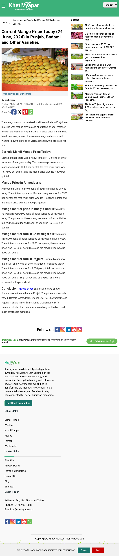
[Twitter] (19, 112)
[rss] (79, 330)
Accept (84, 550)
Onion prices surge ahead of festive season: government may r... (99, 37)
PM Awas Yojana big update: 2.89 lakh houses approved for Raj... (100, 107)
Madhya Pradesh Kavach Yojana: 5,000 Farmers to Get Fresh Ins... (99, 97)
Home (4, 22)
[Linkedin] (68, 330)
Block (98, 550)
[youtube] (74, 330)
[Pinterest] (25, 112)
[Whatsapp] (30, 112)
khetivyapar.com (10, 340)
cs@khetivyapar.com (23, 509)
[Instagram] (63, 330)
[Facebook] (14, 112)
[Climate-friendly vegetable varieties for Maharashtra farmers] (77, 58)
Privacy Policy (12, 465)
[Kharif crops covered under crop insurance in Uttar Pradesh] (77, 118)
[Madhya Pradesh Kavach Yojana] (77, 98)
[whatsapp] (29, 522)
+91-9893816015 (22, 505)
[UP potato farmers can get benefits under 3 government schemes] (77, 79)
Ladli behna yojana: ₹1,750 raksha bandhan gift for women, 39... (101, 68)
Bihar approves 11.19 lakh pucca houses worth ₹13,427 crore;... (99, 47)
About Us (9, 460)
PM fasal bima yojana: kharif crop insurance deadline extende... (99, 117)
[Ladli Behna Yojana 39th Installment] (77, 68)
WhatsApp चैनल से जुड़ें (104, 341)
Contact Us (10, 476)
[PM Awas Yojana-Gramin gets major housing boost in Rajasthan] (77, 108)
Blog (6, 481)
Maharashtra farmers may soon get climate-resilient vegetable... (101, 57)
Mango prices (26, 288)
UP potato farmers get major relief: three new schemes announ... (99, 78)
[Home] (24, 9)
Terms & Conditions (15, 470)
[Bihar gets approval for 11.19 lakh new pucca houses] (77, 48)
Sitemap (8, 486)
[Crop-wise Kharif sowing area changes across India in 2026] (77, 89)
